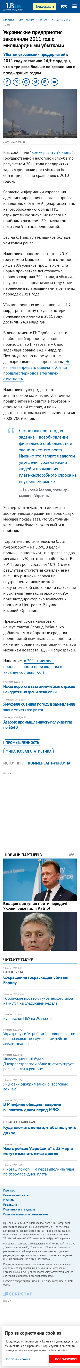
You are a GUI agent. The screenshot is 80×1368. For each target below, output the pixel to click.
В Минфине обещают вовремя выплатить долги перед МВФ (32, 1106)
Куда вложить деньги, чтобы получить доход (39, 1130)
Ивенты (8, 1200)
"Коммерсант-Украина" (49, 763)
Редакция (10, 1204)
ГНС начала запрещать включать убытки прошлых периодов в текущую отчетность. (36, 370)
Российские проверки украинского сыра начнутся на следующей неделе (38, 1001)
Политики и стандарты (19, 1209)
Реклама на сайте (16, 1195)
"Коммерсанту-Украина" (51, 152)
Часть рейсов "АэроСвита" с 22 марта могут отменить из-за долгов (38, 1150)
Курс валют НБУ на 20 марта (27, 1018)
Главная (8, 20)
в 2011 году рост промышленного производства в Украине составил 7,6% (32, 666)
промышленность (22, 742)
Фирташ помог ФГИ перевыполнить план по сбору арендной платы (38, 1171)
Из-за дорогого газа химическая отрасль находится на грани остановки (39, 689)
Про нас (9, 1190)
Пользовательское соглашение (25, 1214)
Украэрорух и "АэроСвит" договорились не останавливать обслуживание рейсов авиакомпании (39, 1038)
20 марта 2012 (60, 20)
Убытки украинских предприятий (34, 54)
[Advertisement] (40, 807)
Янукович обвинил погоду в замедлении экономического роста (39, 706)
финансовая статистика (28, 751)
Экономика (26, 20)
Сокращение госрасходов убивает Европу (36, 979)
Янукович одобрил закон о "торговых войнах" (35, 1086)
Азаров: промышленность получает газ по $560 (38, 724)
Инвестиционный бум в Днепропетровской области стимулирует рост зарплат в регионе (38, 1064)
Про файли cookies (17, 1359)
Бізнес (42, 20)
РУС (64, 6)
